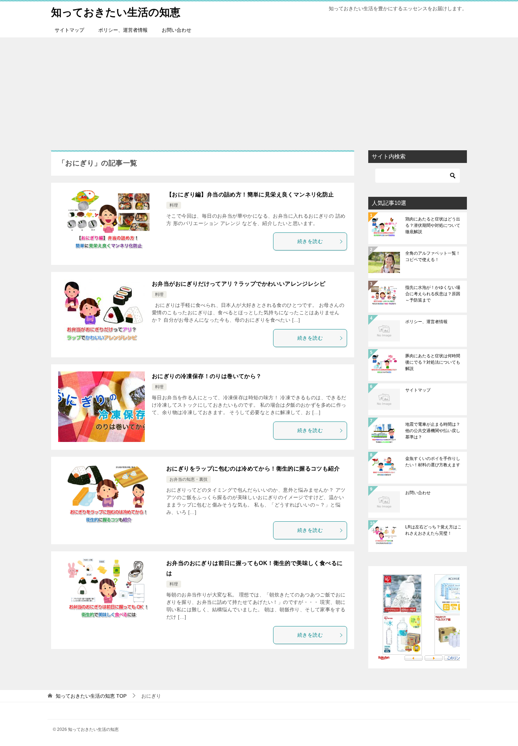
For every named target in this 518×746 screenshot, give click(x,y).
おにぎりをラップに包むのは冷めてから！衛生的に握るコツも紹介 (253, 469)
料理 (173, 205)
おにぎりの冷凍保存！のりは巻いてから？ (207, 376)
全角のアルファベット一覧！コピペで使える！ (432, 256)
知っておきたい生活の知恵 (115, 12)
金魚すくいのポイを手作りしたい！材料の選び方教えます (432, 461)
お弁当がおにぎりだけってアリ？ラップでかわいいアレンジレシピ (238, 284)
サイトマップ (69, 30)
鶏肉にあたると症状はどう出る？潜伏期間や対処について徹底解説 (432, 225)
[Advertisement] (259, 90)
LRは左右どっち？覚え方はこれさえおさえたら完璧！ (433, 530)
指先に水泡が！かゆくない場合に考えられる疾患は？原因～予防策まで (432, 294)
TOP (91, 696)
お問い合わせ (176, 30)
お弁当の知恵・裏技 (188, 479)
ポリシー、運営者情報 (123, 30)
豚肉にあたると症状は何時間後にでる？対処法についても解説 (432, 362)
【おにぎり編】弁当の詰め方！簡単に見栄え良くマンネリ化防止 (250, 195)
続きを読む (310, 241)
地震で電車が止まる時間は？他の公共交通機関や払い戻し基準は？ (432, 430)
